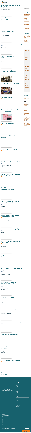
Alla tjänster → (18, 392)
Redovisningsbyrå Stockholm (26, 36)
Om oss (17, 399)
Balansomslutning (26, 42)
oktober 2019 (27, 70)
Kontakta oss (18, 405)
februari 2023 (27, 50)
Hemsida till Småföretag (25, 110)
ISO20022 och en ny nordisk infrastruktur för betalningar (27, 28)
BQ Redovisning (9, 428)
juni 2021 (26, 59)
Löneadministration (18, 387)
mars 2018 (26, 85)
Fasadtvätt (28, 124)
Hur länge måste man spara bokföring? (26, 21)
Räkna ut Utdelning (26, 44)
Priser (17, 400)
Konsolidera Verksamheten (26, 38)
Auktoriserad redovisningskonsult (20, 401)
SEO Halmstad (26, 105)
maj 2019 (26, 75)
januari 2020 (26, 68)
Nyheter (17, 402)
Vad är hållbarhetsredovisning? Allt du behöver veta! (27, 14)
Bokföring (17, 385)
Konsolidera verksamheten (5, 415)
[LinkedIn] (2, 424)
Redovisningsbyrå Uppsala (26, 43)
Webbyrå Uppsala (26, 98)
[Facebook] (2, 421)
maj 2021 (26, 61)
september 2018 (26, 83)
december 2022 (27, 52)
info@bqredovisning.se (6, 393)
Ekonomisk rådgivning (19, 390)
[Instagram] (2, 422)
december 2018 (27, 79)
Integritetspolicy (18, 406)
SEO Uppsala (26, 102)
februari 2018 (27, 87)
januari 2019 (26, 77)
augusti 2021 (27, 57)
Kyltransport (28, 117)
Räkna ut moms (4, 414)
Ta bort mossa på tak (27, 126)
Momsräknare (26, 41)
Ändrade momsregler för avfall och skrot (27, 24)
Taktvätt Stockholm (26, 118)
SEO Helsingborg (25, 104)
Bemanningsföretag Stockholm (26, 114)
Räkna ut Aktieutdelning (27, 37)
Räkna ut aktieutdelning (5, 413)
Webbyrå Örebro (26, 99)
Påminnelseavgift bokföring (5, 416)
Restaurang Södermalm (25, 125)
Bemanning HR (26, 115)
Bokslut (17, 386)
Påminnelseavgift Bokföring (26, 18)
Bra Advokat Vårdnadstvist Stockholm (27, 122)
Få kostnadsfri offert (25, 431)
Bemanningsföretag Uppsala (26, 121)
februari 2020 (27, 66)
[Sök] (29, 8)
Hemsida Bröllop (26, 108)
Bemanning (17, 391)
